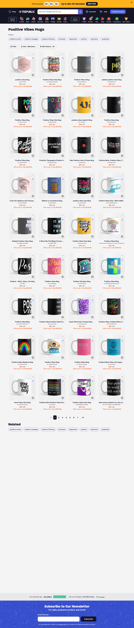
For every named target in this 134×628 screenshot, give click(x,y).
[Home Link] (27, 11)
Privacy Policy (62, 624)
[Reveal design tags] (33, 75)
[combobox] (58, 11)
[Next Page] (82, 417)
